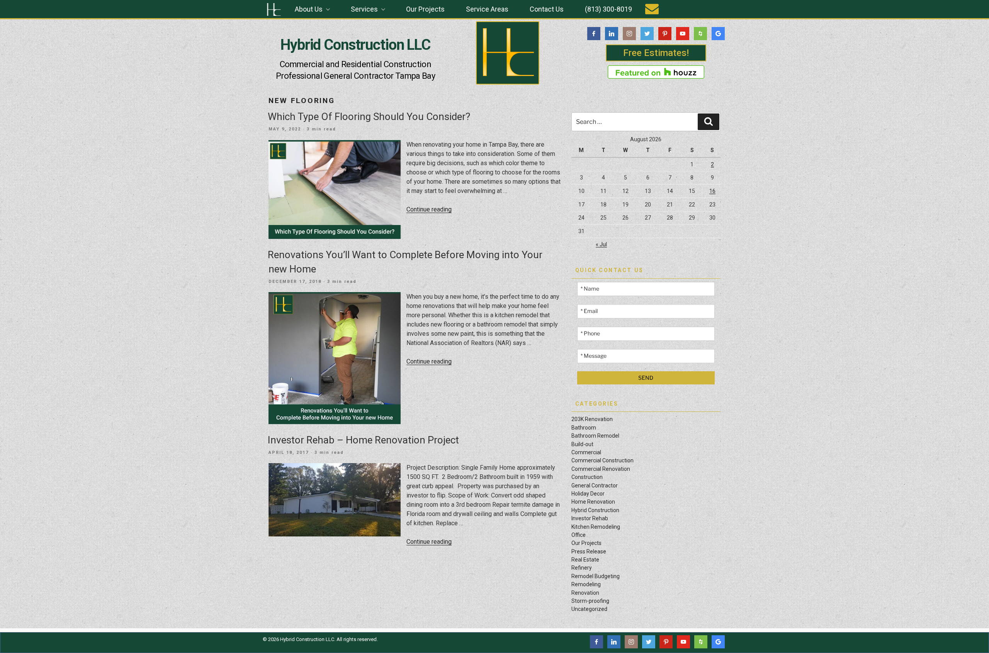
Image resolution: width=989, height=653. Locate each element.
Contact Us (547, 9)
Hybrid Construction (595, 510)
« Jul (601, 244)
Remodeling (586, 584)
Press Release (588, 551)
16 (712, 191)
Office (578, 535)
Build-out (582, 444)
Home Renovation (593, 502)
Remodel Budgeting (595, 576)
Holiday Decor (588, 494)
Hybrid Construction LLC (355, 45)
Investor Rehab (589, 518)
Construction (587, 477)
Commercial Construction (602, 460)
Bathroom (583, 428)
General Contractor (594, 485)
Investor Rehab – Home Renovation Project (363, 440)
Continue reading (429, 209)
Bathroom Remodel (595, 436)
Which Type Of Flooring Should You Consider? (369, 116)
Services (364, 9)
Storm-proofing (590, 601)
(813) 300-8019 (608, 9)
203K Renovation (592, 419)
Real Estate (585, 560)
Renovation (585, 593)
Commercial (586, 452)
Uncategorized (589, 609)
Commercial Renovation (600, 469)
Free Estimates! (656, 52)
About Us (309, 9)
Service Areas (487, 9)
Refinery (581, 568)
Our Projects (425, 9)
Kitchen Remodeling (595, 527)
